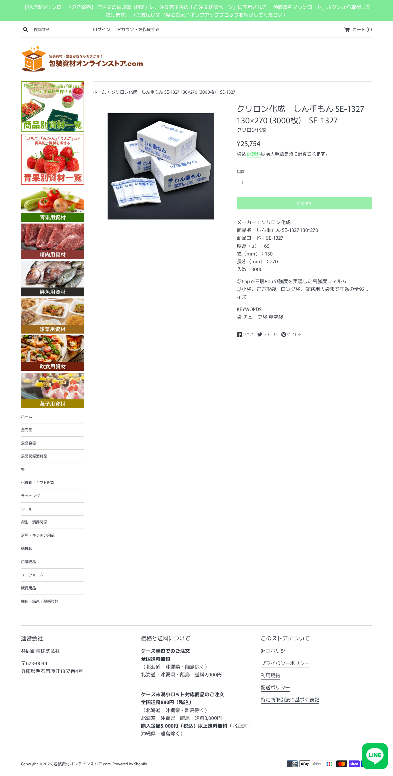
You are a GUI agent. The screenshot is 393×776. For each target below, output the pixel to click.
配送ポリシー (275, 687)
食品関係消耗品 (34, 456)
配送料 (254, 153)
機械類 (26, 548)
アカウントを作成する (138, 29)
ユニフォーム (32, 575)
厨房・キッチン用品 (38, 535)
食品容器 (28, 443)
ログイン (101, 29)
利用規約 (270, 675)
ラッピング (30, 495)
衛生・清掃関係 (34, 522)
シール (26, 509)
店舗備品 (28, 561)
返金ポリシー (275, 650)
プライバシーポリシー (285, 663)
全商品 (26, 429)
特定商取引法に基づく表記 (290, 699)
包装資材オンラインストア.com (82, 763)
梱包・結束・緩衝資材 (39, 601)
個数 (241, 171)
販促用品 (28, 587)
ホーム (26, 416)
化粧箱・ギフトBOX (37, 482)
